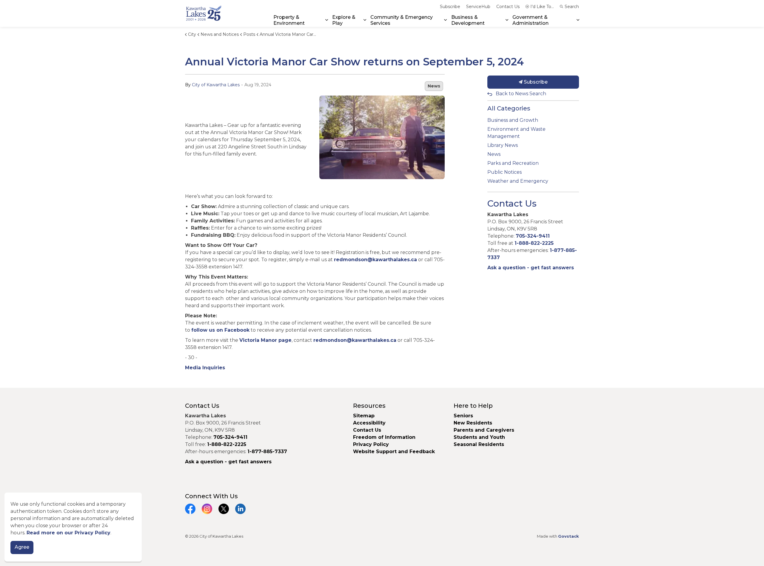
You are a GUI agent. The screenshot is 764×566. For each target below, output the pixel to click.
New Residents (473, 423)
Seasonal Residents (480, 444)
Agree (22, 547)
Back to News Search (521, 93)
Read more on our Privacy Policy (68, 533)
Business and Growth (512, 120)
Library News (502, 145)
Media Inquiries (205, 367)
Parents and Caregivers (484, 430)
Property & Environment (289, 20)
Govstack (568, 536)
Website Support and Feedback (394, 451)
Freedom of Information (384, 437)
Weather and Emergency (517, 181)
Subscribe (450, 6)
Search (572, 6)
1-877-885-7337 (267, 451)
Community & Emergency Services (401, 20)
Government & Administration (530, 20)
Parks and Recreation (513, 163)
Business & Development (468, 20)
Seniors (463, 416)
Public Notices (504, 172)
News (434, 86)
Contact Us (508, 6)
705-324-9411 (533, 236)
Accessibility (369, 423)
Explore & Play (343, 20)
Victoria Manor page (265, 340)
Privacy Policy (371, 444)
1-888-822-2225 (534, 243)
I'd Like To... (542, 6)
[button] (382, 137)
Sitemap (364, 416)
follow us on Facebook (220, 330)
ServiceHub (478, 6)
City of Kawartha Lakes (216, 84)
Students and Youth (479, 437)
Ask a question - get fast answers (530, 267)
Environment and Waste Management (516, 132)
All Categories (508, 108)
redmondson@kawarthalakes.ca (375, 259)
